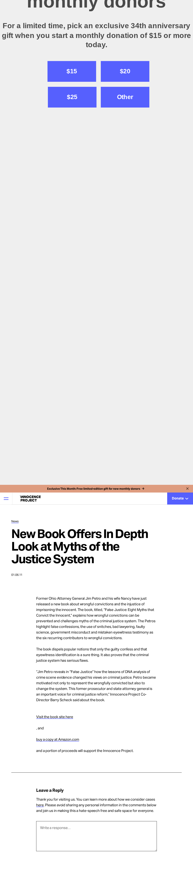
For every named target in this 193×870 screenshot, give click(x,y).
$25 (72, 482)
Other (125, 482)
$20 (125, 456)
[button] (96, 377)
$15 (72, 456)
